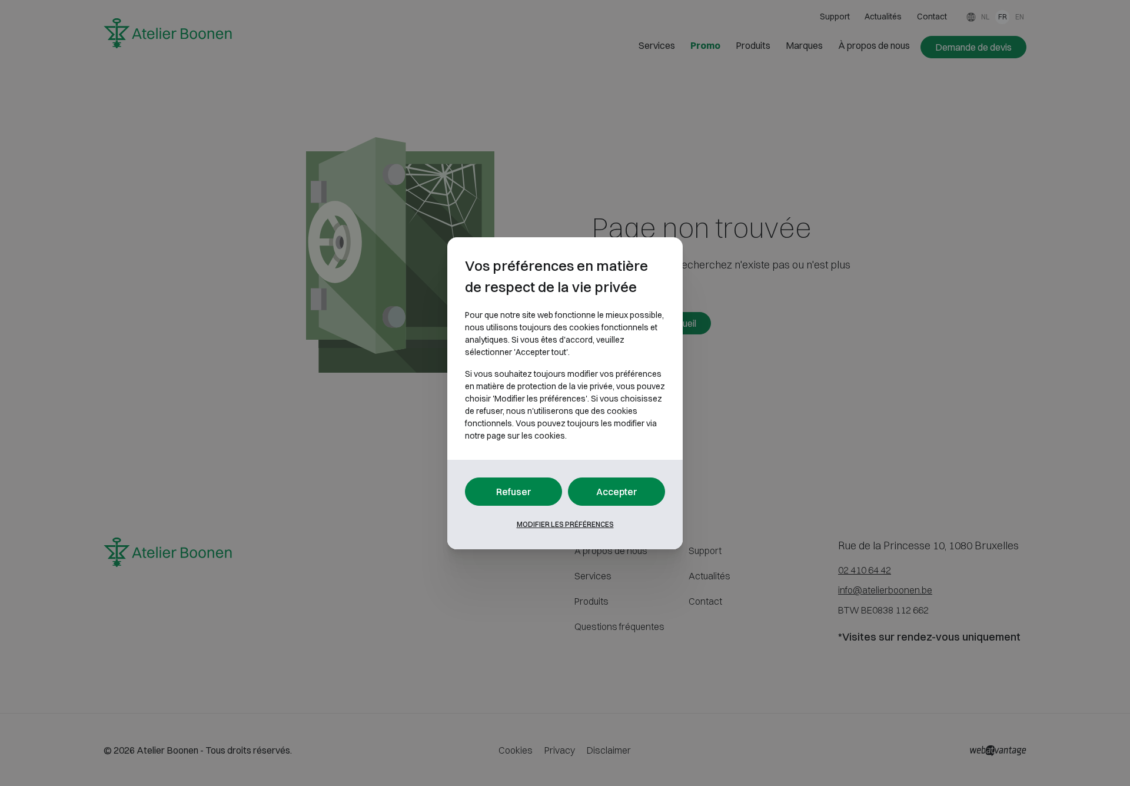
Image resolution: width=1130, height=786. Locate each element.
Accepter (616, 492)
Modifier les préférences (565, 524)
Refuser (513, 492)
